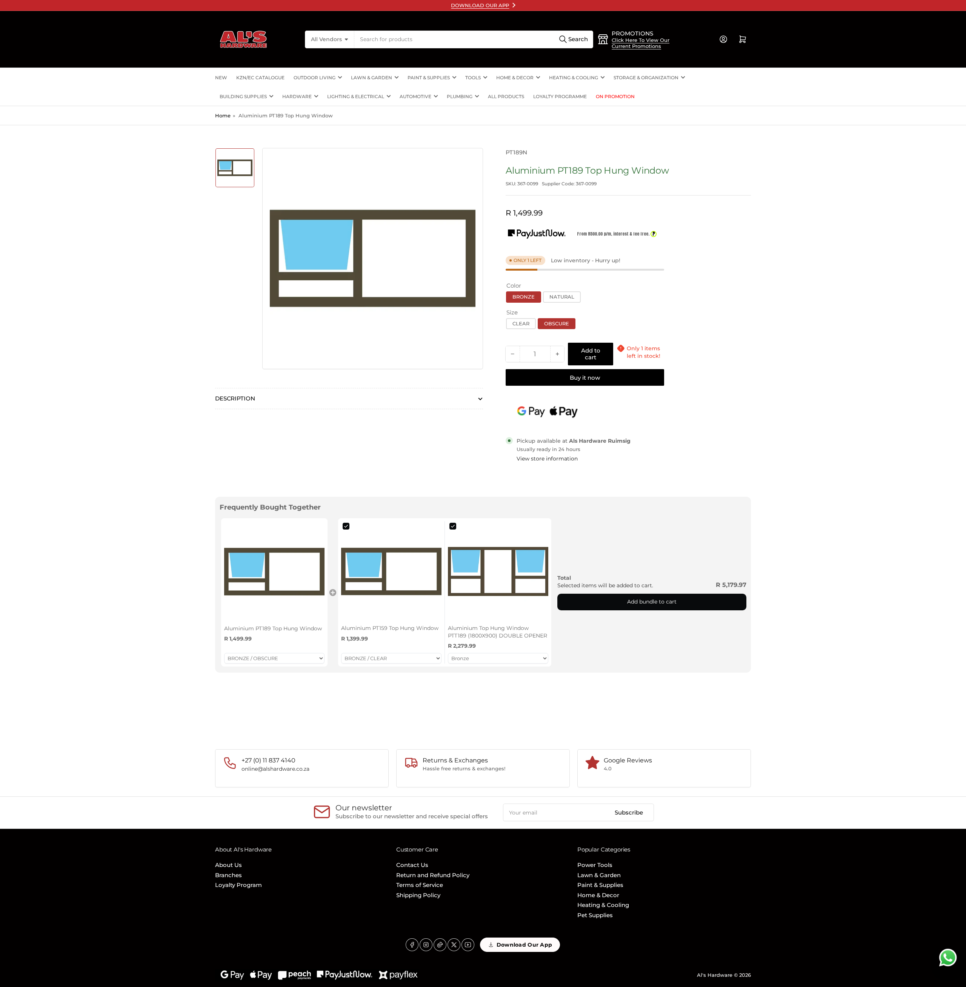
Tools (473, 77)
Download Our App (524, 945)
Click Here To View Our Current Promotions (640, 43)
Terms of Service (419, 884)
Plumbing (459, 96)
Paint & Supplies (429, 77)
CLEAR (520, 323)
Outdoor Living (314, 77)
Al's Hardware (714, 975)
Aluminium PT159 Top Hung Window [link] (389, 628)
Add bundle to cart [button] (652, 601)
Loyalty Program (238, 884)
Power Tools (594, 864)
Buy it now (585, 377)
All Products (506, 96)
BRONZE (523, 297)
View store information (547, 458)
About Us (228, 864)
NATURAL (561, 297)
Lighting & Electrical (355, 96)
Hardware (297, 96)
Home (223, 115)
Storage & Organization (646, 77)
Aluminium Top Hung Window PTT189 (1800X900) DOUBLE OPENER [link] (497, 632)
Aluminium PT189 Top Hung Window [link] (273, 628)
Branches (228, 875)
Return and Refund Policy (432, 875)
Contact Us (412, 864)
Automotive (415, 96)
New (221, 77)
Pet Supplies (595, 915)
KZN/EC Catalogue (260, 77)
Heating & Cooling (573, 77)
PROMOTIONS (632, 33)
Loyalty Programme (560, 96)
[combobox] (473, 39)
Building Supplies (243, 96)
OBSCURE (556, 323)
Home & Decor (515, 77)
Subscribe (629, 812)
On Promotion (615, 96)
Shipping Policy (418, 895)
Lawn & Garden (371, 77)
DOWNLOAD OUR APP (480, 5)
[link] (274, 571)
